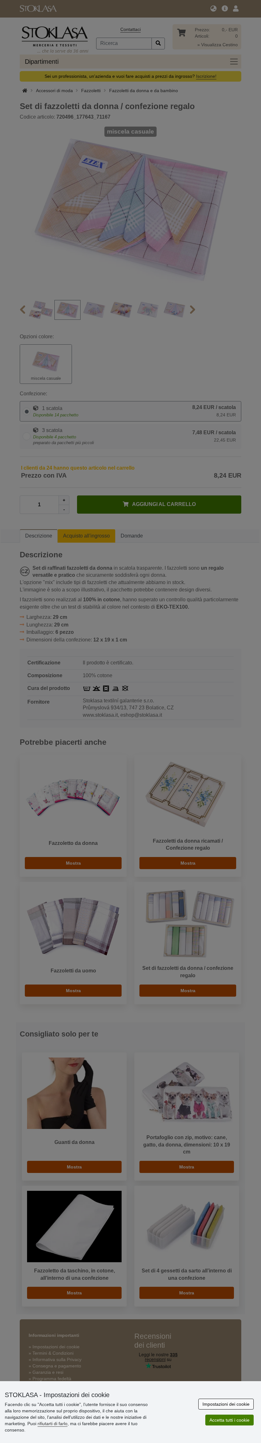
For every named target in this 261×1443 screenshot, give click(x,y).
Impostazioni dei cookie (226, 1404)
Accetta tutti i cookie (229, 1420)
